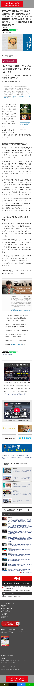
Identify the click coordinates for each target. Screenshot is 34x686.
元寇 (15, 457)
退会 (3, 607)
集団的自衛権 (19, 455)
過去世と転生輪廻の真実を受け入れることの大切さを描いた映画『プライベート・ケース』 (20, 565)
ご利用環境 (4, 613)
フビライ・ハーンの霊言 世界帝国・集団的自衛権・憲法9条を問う (25, 123)
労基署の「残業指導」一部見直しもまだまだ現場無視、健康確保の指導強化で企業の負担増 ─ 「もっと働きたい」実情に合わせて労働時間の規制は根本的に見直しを (20, 539)
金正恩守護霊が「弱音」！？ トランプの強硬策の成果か (22, 501)
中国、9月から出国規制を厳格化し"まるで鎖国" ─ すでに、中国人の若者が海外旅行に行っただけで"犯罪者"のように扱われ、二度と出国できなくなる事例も (19, 520)
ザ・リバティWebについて (8, 603)
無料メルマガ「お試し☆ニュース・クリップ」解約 (12, 631)
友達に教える (8, 32)
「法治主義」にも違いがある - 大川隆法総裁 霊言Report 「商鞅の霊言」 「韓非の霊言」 (21, 479)
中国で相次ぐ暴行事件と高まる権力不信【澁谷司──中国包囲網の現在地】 (19, 550)
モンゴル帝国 (12, 455)
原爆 (23, 455)
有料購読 (4, 605)
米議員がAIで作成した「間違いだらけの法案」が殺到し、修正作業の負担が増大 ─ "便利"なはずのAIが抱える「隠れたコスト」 (20, 532)
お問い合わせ (5, 616)
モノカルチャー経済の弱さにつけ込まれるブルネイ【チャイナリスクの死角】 (19, 560)
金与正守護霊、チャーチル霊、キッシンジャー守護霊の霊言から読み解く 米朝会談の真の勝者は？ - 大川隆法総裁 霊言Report (17, 493)
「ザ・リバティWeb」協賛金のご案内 (15, 394)
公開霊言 (27, 457)
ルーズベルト (6, 457)
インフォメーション (8, 593)
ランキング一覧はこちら (26, 572)
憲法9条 (7, 455)
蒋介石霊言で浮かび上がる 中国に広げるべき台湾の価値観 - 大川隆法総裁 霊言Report (22, 471)
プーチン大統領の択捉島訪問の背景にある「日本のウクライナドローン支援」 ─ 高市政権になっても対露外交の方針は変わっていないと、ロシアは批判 (20, 526)
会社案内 (4, 614)
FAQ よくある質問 (6, 611)
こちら (17, 273)
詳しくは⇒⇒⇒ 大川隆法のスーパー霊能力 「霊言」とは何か (21, 309)
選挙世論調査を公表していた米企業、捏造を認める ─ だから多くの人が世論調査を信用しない (20, 555)
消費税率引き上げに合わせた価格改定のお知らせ (12, 596)
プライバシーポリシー (7, 608)
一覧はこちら (29, 598)
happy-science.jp (16, 344)
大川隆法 (12, 457)
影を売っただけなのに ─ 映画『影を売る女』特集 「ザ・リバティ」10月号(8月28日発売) (19, 570)
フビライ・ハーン (21, 457)
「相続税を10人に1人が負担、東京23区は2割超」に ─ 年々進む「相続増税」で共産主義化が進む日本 (20, 545)
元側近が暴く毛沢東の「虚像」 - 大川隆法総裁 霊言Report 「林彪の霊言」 (21, 485)
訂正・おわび (5, 610)
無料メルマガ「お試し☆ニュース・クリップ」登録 (12, 629)
